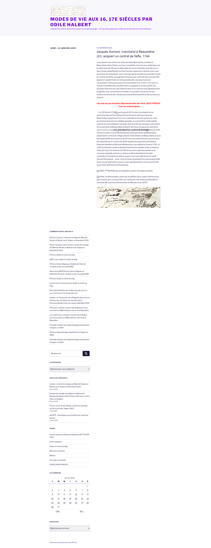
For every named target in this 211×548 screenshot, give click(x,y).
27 (76, 503)
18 (64, 498)
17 (58, 498)
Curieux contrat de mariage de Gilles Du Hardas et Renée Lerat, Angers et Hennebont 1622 (69, 247)
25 (64, 503)
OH (51, 237)
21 (82, 498)
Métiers (53, 455)
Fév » (82, 511)
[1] (117, 112)
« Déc (57, 511)
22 (88, 498)
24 (59, 503)
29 (88, 503)
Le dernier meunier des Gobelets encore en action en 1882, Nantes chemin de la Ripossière (68, 317)
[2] (147, 130)
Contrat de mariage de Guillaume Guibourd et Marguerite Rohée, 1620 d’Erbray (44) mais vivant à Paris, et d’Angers (70, 396)
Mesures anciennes (57, 451)
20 (76, 498)
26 (70, 503)
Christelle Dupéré (56, 339)
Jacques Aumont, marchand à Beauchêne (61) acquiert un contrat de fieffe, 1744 (125, 53)
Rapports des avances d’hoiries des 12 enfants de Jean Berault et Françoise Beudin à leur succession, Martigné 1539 (70, 300)
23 (52, 503)
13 (76, 494)
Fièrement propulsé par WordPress (63, 542)
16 (52, 498)
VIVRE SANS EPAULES (59, 464)
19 (70, 498)
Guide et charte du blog (66, 255)
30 (52, 507)
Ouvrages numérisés (58, 460)
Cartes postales (56, 442)
